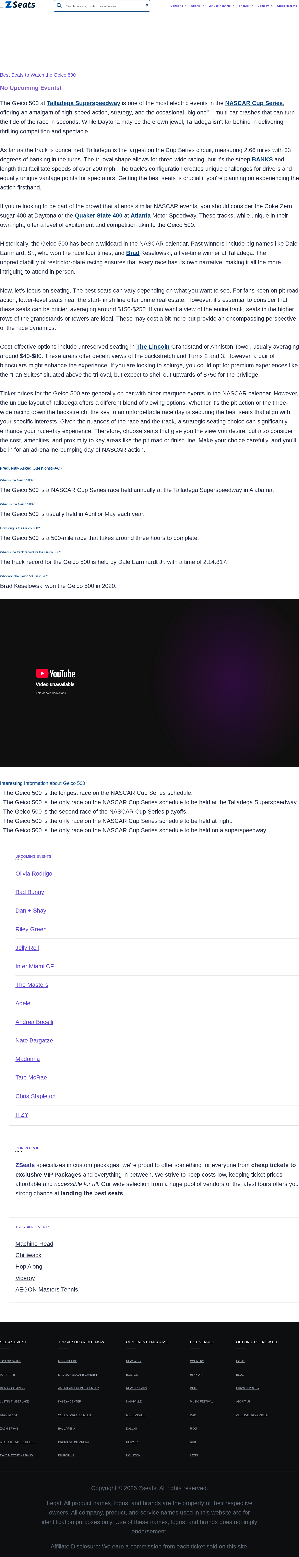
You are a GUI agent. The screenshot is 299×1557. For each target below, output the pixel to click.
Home (8, 42)
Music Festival (201, 1401)
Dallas (131, 1428)
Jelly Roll (27, 947)
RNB (193, 1442)
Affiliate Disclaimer (252, 1415)
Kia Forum (66, 1455)
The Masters (31, 984)
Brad (133, 253)
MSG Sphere (67, 1361)
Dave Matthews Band (16, 1455)
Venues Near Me (219, 5)
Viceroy (25, 1278)
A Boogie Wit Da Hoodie (18, 1442)
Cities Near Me (287, 5)
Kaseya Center (69, 1401)
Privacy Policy (247, 1388)
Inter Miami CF (34, 966)
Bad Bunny (29, 892)
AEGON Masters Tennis (46, 1289)
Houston (133, 1455)
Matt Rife (7, 1374)
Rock (194, 1428)
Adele (22, 1003)
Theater (244, 5)
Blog (240, 1374)
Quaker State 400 (98, 215)
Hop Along (28, 1266)
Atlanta (141, 215)
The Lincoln (153, 346)
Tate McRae (31, 1077)
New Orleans (136, 1388)
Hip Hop (196, 1374)
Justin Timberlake (14, 1401)
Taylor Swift (10, 1361)
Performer (13, 51)
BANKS (262, 159)
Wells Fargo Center (74, 1415)
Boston (132, 1374)
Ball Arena (66, 1428)
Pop (193, 1415)
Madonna (27, 1059)
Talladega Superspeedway (83, 103)
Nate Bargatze (34, 1040)
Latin (194, 1455)
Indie (194, 1388)
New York (133, 1361)
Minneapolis (135, 1415)
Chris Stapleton (35, 1096)
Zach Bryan (9, 1428)
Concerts (176, 5)
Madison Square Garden (77, 1374)
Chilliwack (28, 1255)
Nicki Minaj (8, 1415)
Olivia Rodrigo (33, 873)
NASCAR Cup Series (254, 103)
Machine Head (34, 1243)
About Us (243, 1401)
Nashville (134, 1401)
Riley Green (31, 929)
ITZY (21, 1114)
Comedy (263, 5)
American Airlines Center (78, 1388)
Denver (132, 1442)
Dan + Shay (30, 910)
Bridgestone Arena (73, 1442)
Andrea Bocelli (34, 1022)
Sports (195, 5)
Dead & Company (12, 1388)
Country (197, 1361)
